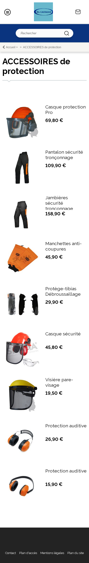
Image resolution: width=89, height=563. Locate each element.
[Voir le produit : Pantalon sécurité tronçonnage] (22, 184)
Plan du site (75, 553)
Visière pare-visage (59, 382)
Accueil (10, 47)
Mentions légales (52, 553)
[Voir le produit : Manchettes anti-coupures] (22, 273)
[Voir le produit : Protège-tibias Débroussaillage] (22, 314)
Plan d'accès (28, 553)
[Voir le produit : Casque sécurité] (22, 366)
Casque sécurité (63, 334)
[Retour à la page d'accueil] (43, 11)
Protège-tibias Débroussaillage (63, 291)
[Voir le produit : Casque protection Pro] (22, 138)
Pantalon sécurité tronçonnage (64, 154)
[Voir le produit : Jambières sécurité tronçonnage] (22, 230)
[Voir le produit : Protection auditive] (22, 454)
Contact (78, 12)
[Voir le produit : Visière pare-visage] (22, 412)
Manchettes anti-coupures (63, 246)
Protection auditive (66, 426)
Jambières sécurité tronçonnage (59, 203)
